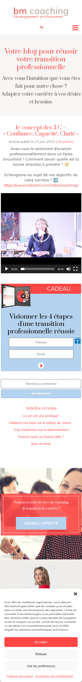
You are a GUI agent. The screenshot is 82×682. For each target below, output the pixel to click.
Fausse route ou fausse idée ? (41, 436)
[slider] (37, 269)
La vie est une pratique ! (41, 416)
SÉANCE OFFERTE (41, 523)
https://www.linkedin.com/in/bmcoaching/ (41, 185)
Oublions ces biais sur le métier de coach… (41, 422)
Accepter (41, 642)
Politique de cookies (20, 676)
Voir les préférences (41, 666)
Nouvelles (65, 141)
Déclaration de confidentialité (54, 676)
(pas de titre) (41, 443)
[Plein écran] (75, 269)
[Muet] (68, 269)
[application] (41, 233)
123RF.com (20, 556)
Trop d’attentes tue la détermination (41, 429)
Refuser (41, 654)
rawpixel (5, 556)
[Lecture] (6, 269)
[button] (75, 594)
